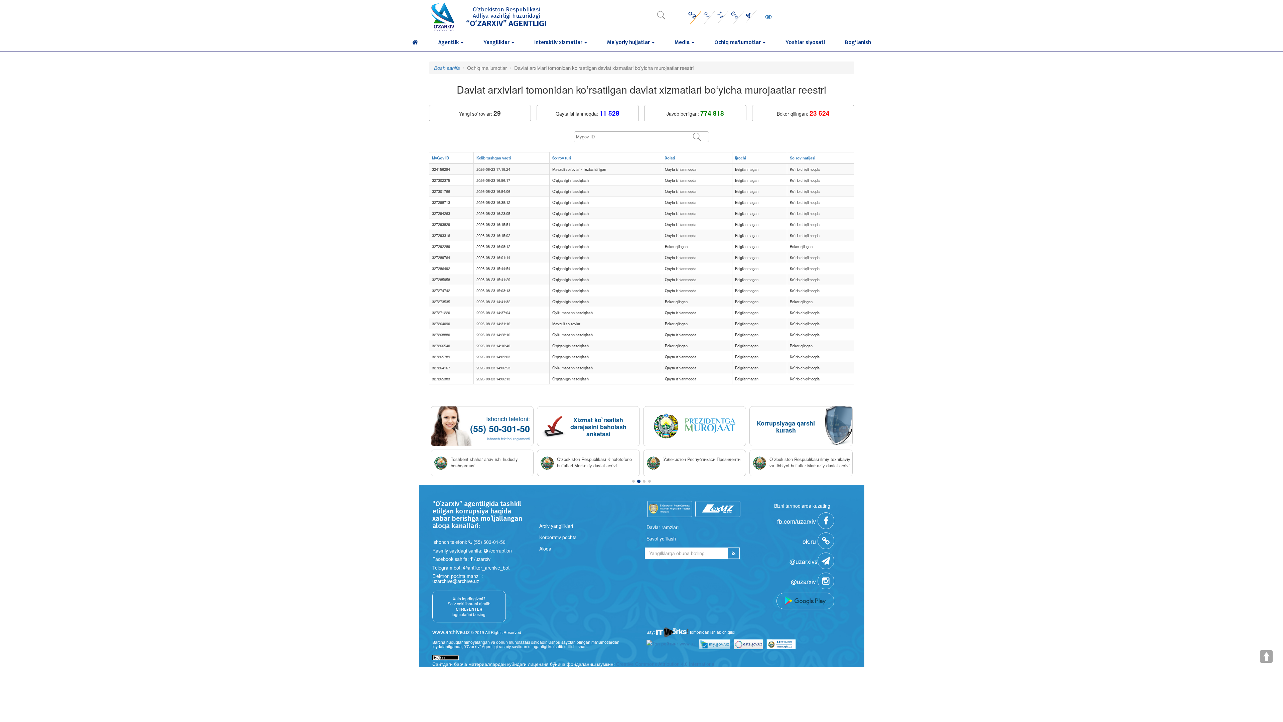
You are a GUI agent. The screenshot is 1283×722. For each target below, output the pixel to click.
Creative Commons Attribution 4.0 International (665, 663)
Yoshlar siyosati (805, 42)
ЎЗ (720, 14)
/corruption (500, 550)
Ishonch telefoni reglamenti (508, 438)
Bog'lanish (858, 42)
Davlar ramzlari (663, 527)
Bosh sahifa (447, 67)
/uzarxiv (481, 559)
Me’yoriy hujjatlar (629, 42)
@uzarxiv (804, 581)
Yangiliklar (497, 42)
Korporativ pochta (558, 537)
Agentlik (449, 42)
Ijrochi (740, 157)
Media (683, 42)
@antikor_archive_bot (486, 567)
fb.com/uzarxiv (797, 521)
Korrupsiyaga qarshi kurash (786, 427)
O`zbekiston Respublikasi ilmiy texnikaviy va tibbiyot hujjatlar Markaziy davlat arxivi (809, 462)
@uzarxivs (804, 561)
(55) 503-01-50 (489, 541)
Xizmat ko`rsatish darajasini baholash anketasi (598, 426)
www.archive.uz (451, 632)
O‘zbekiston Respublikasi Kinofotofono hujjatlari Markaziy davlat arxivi (594, 462)
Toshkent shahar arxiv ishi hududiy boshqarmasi (484, 462)
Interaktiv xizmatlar (559, 42)
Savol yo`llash (661, 538)
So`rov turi (561, 157)
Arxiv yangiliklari (556, 525)
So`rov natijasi (802, 157)
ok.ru (810, 541)
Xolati (670, 157)
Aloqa (545, 548)
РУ (707, 15)
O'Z (692, 14)
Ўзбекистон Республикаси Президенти (701, 459)
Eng (734, 14)
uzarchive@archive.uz (455, 581)
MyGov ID (440, 157)
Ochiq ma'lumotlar (738, 42)
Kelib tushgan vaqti (493, 157)
